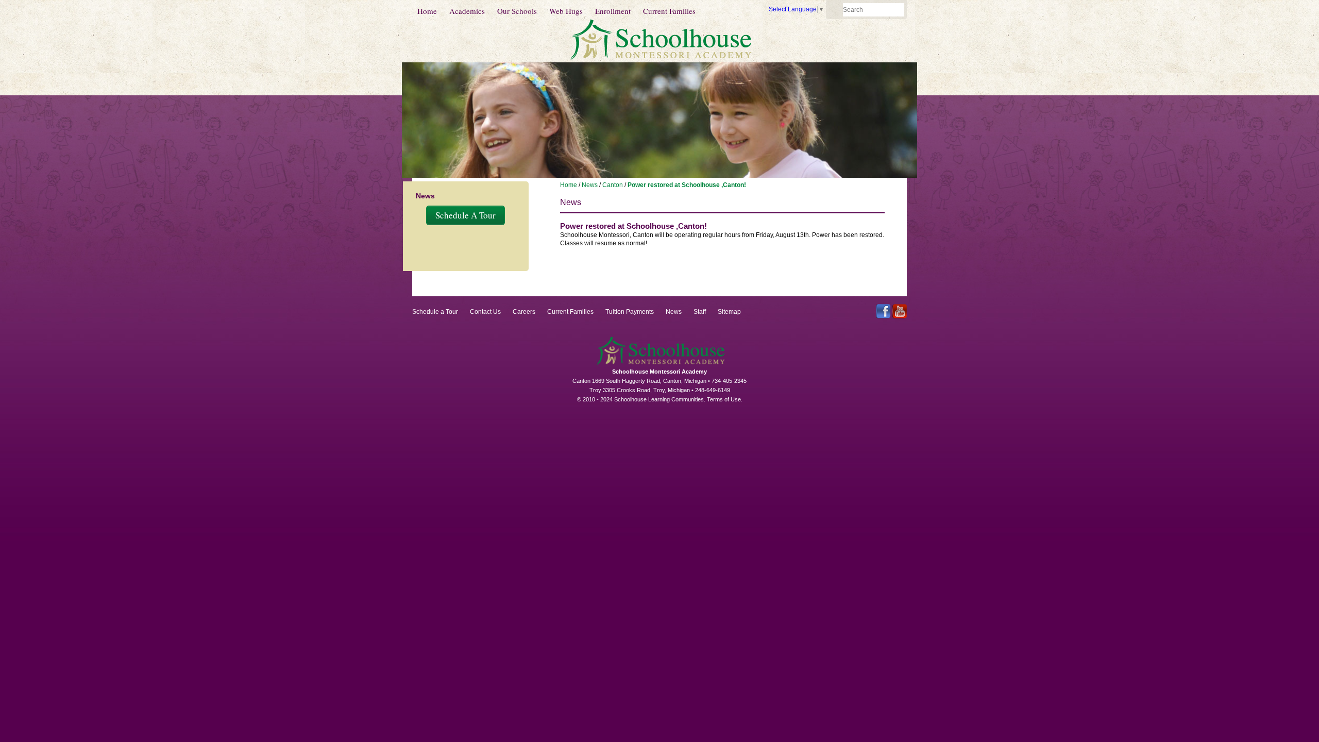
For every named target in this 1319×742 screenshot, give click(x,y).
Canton (612, 185)
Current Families (669, 11)
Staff (700, 311)
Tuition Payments (629, 311)
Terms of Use (724, 399)
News (590, 185)
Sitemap (729, 311)
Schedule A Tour (465, 215)
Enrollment (613, 11)
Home (427, 11)
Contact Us (485, 311)
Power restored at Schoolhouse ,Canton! (687, 185)
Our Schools (517, 11)
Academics (467, 11)
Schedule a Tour (435, 311)
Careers (524, 311)
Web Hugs (566, 11)
